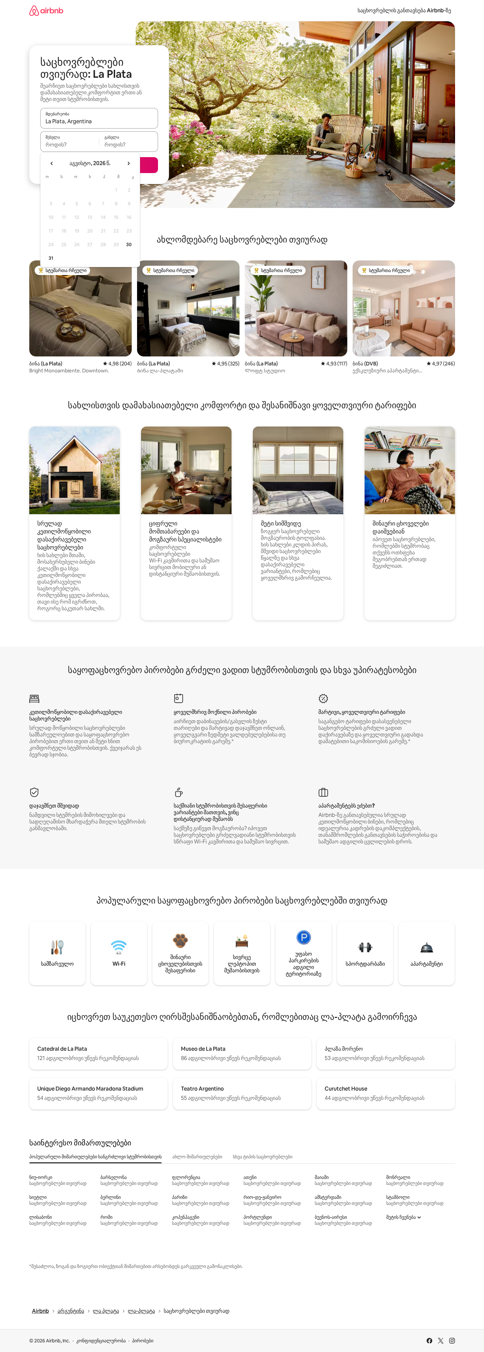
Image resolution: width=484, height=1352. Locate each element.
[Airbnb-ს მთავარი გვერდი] (46, 10)
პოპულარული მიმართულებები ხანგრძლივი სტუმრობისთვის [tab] (95, 1157)
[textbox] (70, 144)
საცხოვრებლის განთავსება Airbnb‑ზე (404, 10)
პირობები (142, 1341)
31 (51, 258)
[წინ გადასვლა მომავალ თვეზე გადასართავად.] (128, 163)
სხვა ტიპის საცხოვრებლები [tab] (262, 1157)
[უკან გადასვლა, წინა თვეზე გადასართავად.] (52, 163)
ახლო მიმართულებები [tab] (197, 1157)
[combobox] (99, 121)
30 (129, 244)
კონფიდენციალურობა (101, 1341)
